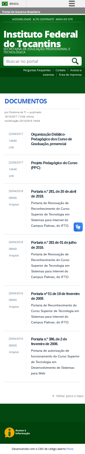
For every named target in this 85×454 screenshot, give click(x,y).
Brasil (14, 4)
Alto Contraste (43, 19)
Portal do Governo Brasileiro (21, 12)
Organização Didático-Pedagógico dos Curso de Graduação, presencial (51, 139)
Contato (61, 70)
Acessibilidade (21, 19)
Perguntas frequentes (37, 70)
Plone (69, 449)
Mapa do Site (64, 19)
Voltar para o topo (69, 396)
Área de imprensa (70, 74)
